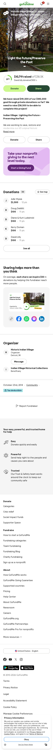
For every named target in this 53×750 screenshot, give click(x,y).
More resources (11, 637)
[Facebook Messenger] (34, 319)
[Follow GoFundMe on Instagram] (21, 659)
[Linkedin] (41, 319)
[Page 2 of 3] (27, 66)
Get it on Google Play (11, 667)
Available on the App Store (27, 667)
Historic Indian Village (22, 349)
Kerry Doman (17, 227)
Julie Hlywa (16, 199)
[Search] (5, 4)
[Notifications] (41, 4)
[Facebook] (19, 319)
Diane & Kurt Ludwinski (22, 218)
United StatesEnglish (28, 651)
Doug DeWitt (17, 208)
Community (32, 385)
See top (44, 192)
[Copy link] (11, 319)
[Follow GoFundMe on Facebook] (5, 659)
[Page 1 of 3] (25, 66)
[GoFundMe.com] (26, 3)
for (28, 13)
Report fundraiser (28, 406)
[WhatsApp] (26, 319)
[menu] (48, 4)
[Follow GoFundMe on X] (15, 659)
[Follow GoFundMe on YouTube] (10, 659)
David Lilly (16, 237)
